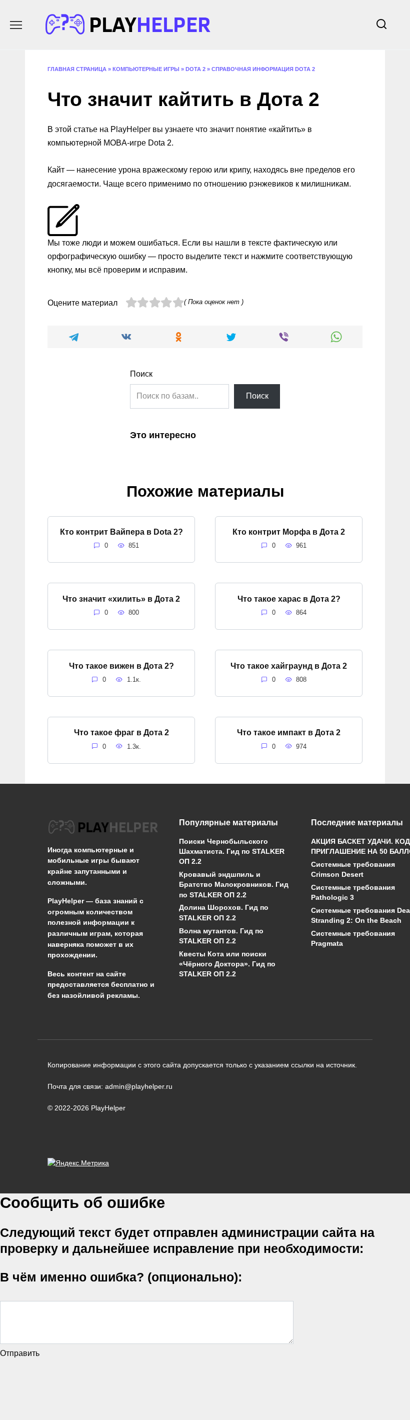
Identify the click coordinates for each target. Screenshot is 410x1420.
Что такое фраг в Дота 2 (121, 732)
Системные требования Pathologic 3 (353, 893)
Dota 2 (196, 69)
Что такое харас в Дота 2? (289, 598)
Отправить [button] (20, 1353)
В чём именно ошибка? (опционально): (121, 1277)
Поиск (141, 374)
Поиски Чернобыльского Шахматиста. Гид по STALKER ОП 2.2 (231, 851)
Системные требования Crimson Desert (353, 870)
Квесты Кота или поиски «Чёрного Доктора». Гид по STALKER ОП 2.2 (227, 964)
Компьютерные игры (146, 69)
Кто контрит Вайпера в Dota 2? (121, 532)
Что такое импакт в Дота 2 (288, 732)
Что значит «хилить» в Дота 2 (121, 598)
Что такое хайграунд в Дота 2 (288, 665)
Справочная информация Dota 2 (263, 69)
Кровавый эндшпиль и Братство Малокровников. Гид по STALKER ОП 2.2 (233, 885)
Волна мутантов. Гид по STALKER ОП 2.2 (221, 936)
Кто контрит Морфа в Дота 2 (288, 532)
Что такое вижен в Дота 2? (121, 665)
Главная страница (77, 69)
